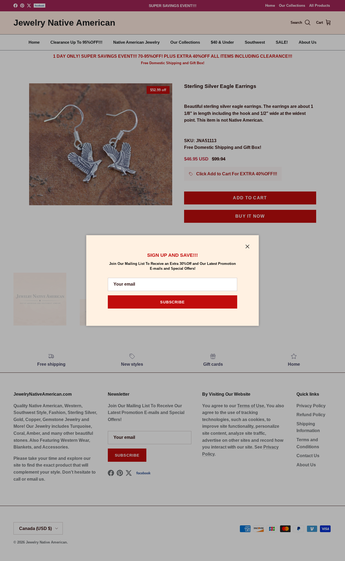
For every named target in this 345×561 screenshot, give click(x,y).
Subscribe (172, 302)
